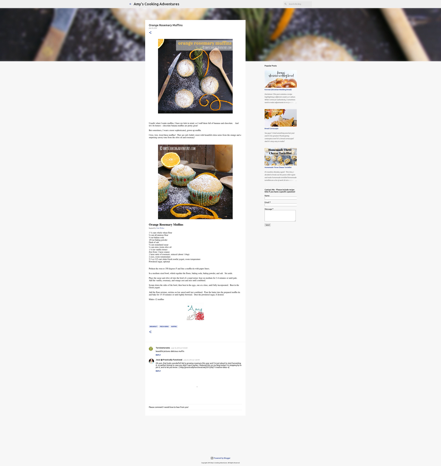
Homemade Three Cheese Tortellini (278, 167)
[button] (150, 32)
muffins (174, 326)
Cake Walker (160, 228)
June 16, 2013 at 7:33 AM (179, 348)
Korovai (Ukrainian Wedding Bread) (278, 90)
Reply (158, 355)
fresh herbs (164, 326)
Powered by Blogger (221, 458)
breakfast (153, 326)
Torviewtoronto (163, 348)
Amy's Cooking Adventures (156, 4)
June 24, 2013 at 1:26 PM (191, 360)
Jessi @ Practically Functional (169, 360)
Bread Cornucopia (271, 128)
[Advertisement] (195, 435)
